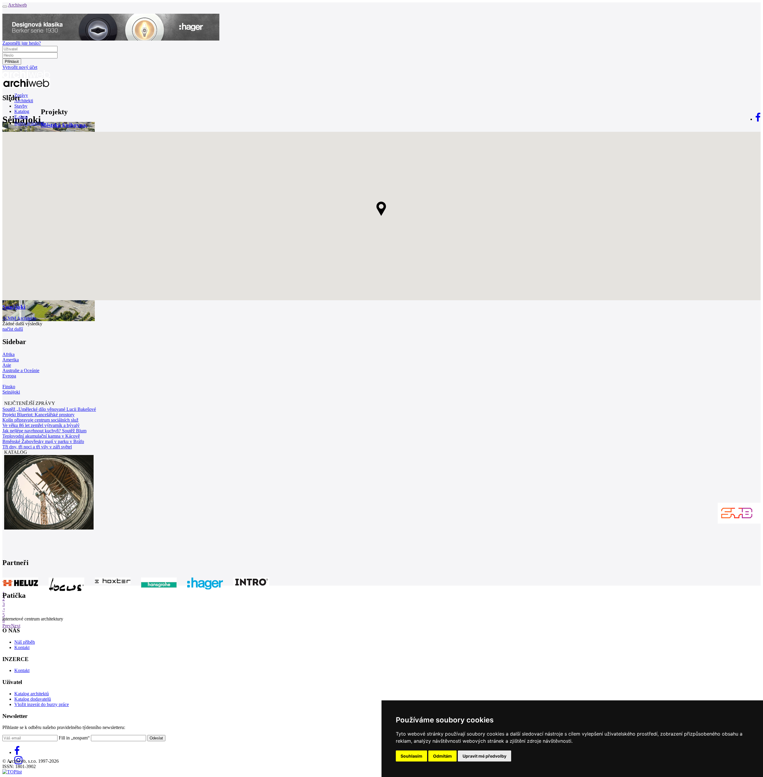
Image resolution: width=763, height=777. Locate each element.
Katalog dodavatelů (32, 699)
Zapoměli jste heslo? (21, 43)
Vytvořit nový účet (19, 67)
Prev (6, 625)
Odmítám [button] (442, 756)
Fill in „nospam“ (74, 737)
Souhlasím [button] (411, 756)
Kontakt (22, 647)
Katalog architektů (31, 693)
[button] (381, 209)
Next (15, 625)
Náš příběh (24, 642)
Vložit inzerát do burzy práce (41, 704)
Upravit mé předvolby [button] (484, 756)
